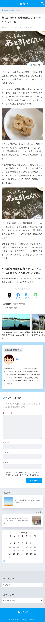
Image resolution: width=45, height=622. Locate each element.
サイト (5, 463)
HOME (24, 612)
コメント (7, 413)
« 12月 (4, 561)
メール (7, 452)
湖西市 (15, 304)
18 (14, 550)
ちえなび (22, 3)
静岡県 (22, 304)
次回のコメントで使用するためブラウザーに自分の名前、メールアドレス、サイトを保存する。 (23, 473)
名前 (6, 442)
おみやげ (13, 308)
